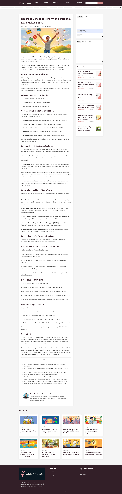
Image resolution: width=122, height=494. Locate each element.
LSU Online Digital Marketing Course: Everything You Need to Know (86, 84)
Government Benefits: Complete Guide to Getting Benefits (85, 73)
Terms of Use (82, 471)
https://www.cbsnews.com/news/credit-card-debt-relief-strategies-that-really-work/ (45, 383)
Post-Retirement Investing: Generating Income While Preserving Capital (85, 117)
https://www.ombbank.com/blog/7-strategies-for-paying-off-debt (40, 374)
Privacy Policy (82, 474)
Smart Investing (46, 3)
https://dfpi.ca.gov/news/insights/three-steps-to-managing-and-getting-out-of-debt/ (45, 372)
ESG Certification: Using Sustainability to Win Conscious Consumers (84, 128)
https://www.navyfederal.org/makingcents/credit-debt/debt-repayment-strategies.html (46, 377)
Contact (52, 476)
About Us (52, 471)
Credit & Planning (55, 3)
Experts (52, 474)
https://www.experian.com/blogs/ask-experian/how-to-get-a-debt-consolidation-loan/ (45, 381)
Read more (82, 77)
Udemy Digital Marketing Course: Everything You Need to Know (86, 96)
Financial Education (36, 3)
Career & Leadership (80, 3)
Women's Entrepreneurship (67, 3)
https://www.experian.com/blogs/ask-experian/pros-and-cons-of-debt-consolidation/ (45, 379)
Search (100, 3)
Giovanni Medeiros (34, 26)
